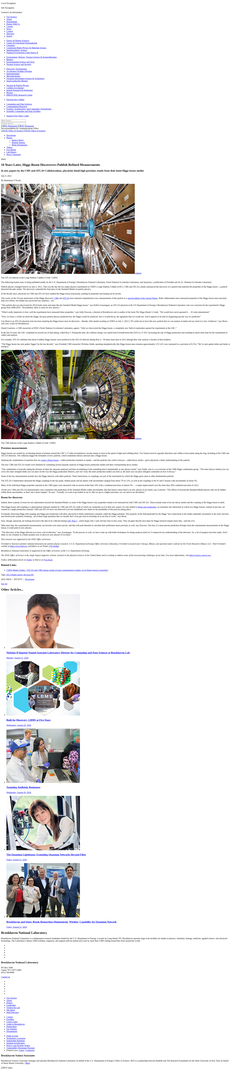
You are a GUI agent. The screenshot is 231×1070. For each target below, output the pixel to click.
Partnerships (11, 1026)
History (9, 1003)
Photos (9, 138)
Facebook (48, 560)
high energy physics (21, 575)
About (9, 19)
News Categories (13, 154)
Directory (10, 34)
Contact (9, 31)
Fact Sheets (11, 150)
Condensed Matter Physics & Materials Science (26, 48)
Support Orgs (12, 116)
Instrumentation (13, 74)
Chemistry (10, 45)
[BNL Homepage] (17, 126)
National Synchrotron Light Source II (22, 52)
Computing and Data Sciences (19, 104)
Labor (21, 1050)
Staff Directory (12, 1012)
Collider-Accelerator (15, 88)
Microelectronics (13, 76)
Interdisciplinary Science (16, 50)
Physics (9, 93)
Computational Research (16, 106)
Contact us (5, 977)
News (8, 29)
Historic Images (18, 142)
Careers (9, 26)
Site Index (10, 1010)
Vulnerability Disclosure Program (20, 1048)
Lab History (11, 152)
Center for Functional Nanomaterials (21, 43)
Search (9, 36)
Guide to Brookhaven (15, 1024)
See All (4, 584)
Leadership (11, 1005)
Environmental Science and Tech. (20, 62)
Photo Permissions (19, 145)
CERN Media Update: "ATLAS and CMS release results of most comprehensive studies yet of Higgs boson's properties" (57, 570)
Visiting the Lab (13, 1008)
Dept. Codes (23, 116)
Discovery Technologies (16, 69)
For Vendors (11, 1029)
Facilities (10, 1019)
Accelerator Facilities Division (19, 71)
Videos (9, 147)
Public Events (12, 1036)
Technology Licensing (15, 1038)
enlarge (138, 273)
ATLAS (66, 298)
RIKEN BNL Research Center (19, 95)
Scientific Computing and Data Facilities (23, 111)
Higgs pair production (147, 507)
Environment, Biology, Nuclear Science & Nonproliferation (31, 57)
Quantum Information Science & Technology (25, 78)
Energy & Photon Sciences (17, 40)
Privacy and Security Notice (18, 1045)
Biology (9, 59)
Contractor (30, 1050)
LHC (32, 575)
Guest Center (12, 1022)
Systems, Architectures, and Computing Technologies (28, 109)
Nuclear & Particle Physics (17, 85)
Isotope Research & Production (19, 90)
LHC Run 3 (72, 521)
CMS (56, 298)
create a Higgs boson (50, 460)
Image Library (18, 140)
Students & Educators (15, 1043)
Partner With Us (13, 24)
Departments (11, 22)
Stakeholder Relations (15, 1041)
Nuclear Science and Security (18, 64)
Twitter (29, 560)
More (27, 1063)
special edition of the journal (143, 298)
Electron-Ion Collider (15, 99)
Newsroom (11, 135)
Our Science (11, 17)
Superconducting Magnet (17, 81)
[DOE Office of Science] (23, 131)
